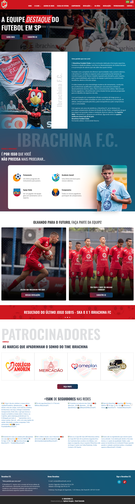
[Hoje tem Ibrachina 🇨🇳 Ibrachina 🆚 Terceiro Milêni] (117, 418)
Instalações (107, 6)
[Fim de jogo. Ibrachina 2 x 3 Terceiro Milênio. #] (51, 418)
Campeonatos (76, 6)
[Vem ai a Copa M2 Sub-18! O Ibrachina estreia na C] (84, 452)
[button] (65, 317)
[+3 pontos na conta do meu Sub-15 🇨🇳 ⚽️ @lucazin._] (84, 418)
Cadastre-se (32, 37)
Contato (129, 6)
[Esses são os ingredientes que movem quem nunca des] (117, 452)
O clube (36, 6)
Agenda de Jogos (49, 6)
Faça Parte (67, 386)
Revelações (86, 6)
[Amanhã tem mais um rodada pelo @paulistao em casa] (17, 452)
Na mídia (97, 6)
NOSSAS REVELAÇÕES (32, 295)
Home (30, 6)
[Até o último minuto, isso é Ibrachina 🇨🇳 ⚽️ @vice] (51, 452)
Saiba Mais (10, 37)
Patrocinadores (119, 6)
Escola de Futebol (63, 6)
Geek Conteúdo (79, 501)
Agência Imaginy (68, 501)
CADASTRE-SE (101, 295)
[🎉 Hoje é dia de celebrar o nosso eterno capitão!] (17, 418)
